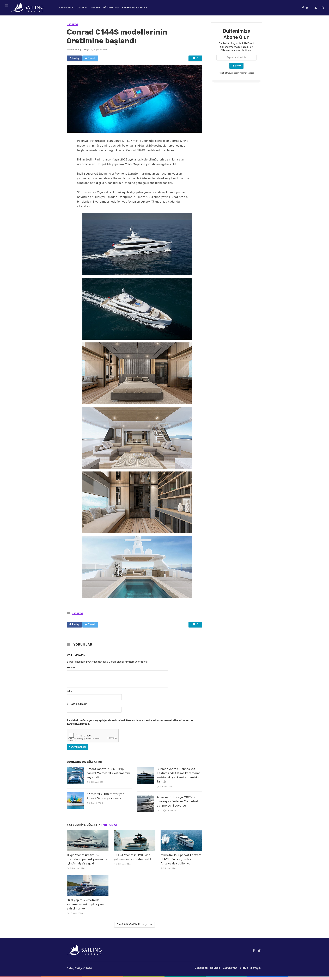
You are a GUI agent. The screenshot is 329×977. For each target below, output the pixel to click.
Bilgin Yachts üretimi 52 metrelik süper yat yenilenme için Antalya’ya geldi (87, 859)
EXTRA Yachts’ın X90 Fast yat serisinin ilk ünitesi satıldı (133, 857)
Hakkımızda (230, 968)
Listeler (81, 7)
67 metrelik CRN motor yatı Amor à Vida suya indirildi (106, 796)
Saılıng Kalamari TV (134, 7)
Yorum (71, 667)
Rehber (95, 7)
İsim (70, 691)
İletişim (255, 968)
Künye (244, 968)
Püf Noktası (111, 7)
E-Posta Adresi (77, 704)
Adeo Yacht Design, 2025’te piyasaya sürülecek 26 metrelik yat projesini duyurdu (178, 801)
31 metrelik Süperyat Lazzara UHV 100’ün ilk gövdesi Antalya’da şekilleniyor (181, 859)
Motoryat (72, 24)
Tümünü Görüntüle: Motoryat (133, 924)
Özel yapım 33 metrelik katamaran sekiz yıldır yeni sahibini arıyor (85, 904)
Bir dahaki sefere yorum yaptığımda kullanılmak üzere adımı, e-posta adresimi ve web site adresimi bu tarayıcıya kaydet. (130, 722)
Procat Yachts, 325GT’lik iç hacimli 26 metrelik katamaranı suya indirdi (108, 773)
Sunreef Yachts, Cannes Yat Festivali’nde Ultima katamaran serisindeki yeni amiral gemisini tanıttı (178, 775)
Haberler (65, 7)
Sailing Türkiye (81, 49)
